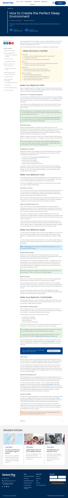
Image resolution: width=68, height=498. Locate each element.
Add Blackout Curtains (10, 61)
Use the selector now (53, 351)
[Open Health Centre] (47, 1)
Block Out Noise (9, 76)
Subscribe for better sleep (57, 483)
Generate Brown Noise (10, 74)
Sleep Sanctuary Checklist (9, 50)
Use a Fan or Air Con (10, 65)
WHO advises (28, 246)
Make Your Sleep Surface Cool (11, 69)
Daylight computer (54, 141)
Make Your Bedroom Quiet (10, 72)
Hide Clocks (8, 85)
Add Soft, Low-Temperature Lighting (11, 55)
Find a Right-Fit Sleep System (12, 82)
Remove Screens (9, 59)
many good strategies (47, 384)
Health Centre (10, 8)
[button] (4, 43)
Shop (25, 474)
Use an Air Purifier (9, 90)
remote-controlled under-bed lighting (51, 117)
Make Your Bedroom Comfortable (9, 80)
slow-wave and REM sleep (39, 157)
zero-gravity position (50, 341)
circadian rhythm (44, 370)
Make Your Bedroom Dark (10, 53)
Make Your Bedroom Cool (10, 64)
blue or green (42, 89)
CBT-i (42, 380)
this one (49, 272)
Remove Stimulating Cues (11, 87)
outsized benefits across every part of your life (46, 336)
